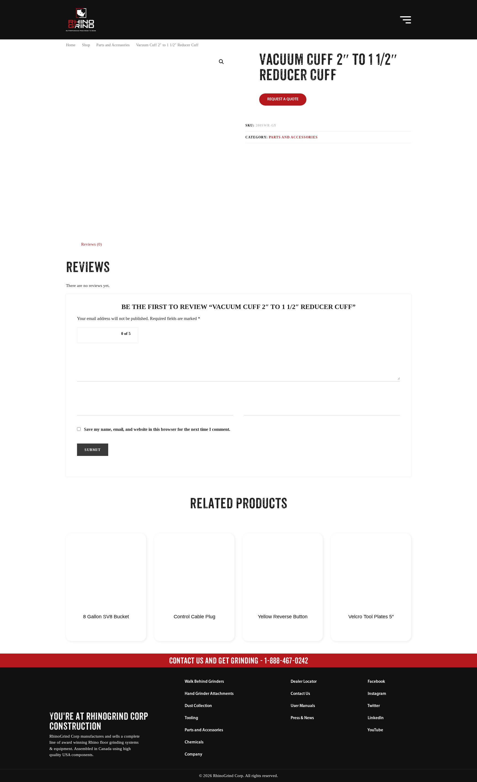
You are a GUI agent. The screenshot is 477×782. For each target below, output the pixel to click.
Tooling (191, 718)
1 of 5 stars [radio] (87, 335)
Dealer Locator (304, 682)
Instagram (376, 694)
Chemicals (194, 742)
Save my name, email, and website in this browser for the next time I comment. (157, 429)
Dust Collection (198, 706)
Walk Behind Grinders (204, 682)
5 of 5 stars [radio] (114, 335)
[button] (384, 20)
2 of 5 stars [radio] (94, 335)
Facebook (376, 682)
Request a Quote (282, 99)
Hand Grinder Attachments (209, 694)
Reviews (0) (91, 244)
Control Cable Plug (194, 616)
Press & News (302, 718)
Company (193, 755)
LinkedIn (375, 718)
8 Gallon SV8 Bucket (106, 616)
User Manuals (303, 706)
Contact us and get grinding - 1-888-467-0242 (238, 660)
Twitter (373, 706)
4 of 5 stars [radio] (107, 335)
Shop (86, 45)
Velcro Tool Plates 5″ (371, 616)
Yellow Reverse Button (283, 616)
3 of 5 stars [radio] (100, 335)
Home (70, 45)
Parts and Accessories (112, 45)
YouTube (375, 730)
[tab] (91, 244)
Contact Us (300, 694)
